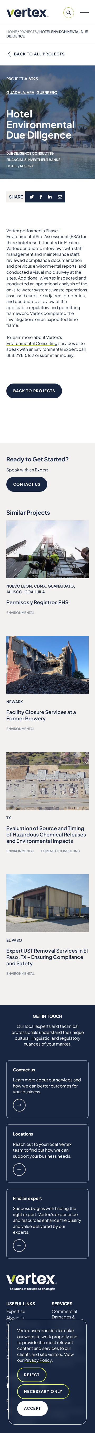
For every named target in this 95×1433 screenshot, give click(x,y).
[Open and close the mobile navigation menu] (84, 12)
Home (11, 32)
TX (8, 817)
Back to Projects (34, 390)
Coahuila (35, 591)
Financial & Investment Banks (33, 160)
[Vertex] (27, 12)
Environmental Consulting (32, 343)
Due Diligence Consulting (30, 153)
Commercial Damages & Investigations (66, 1317)
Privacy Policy (38, 1360)
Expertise (15, 1311)
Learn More (19, 1105)
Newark (14, 701)
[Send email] (60, 196)
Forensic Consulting (60, 851)
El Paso (14, 940)
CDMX (40, 586)
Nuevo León (19, 586)
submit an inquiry (56, 355)
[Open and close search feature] (68, 12)
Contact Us (26, 484)
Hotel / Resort (19, 166)
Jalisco (14, 591)
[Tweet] (31, 196)
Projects (28, 32)
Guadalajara (20, 92)
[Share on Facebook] (41, 196)
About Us (15, 1318)
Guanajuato (61, 586)
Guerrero (47, 92)
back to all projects (39, 53)
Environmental (20, 613)
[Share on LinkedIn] (50, 196)
